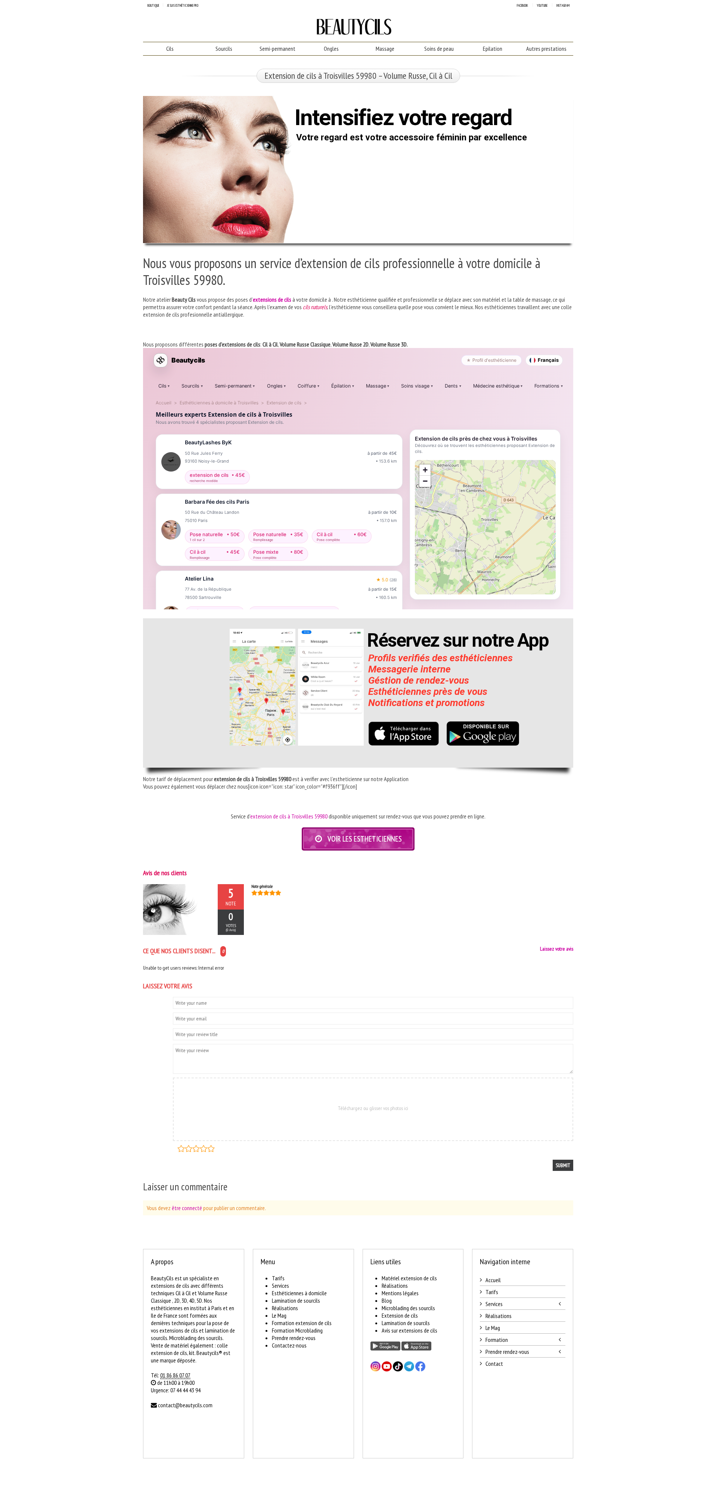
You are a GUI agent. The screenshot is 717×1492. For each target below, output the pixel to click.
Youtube (542, 5)
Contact (494, 1363)
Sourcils (223, 48)
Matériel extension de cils (409, 1278)
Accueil (493, 1280)
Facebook (522, 5)
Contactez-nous (289, 1345)
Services (280, 1285)
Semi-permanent (277, 48)
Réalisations (285, 1308)
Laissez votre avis (556, 948)
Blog (387, 1300)
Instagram (562, 5)
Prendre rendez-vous (294, 1338)
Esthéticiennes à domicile (299, 1293)
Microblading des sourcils (408, 1308)
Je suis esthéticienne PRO (182, 5)
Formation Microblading (297, 1330)
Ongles (331, 48)
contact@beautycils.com (185, 1405)
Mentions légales (400, 1293)
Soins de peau (439, 48)
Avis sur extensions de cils (409, 1330)
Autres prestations (546, 48)
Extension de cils (400, 1315)
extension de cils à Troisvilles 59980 (289, 816)
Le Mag (279, 1315)
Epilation (492, 48)
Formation (496, 1339)
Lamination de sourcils (296, 1300)
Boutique (153, 5)
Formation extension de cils (302, 1323)
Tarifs (278, 1278)
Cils (170, 48)
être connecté (187, 1208)
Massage (385, 48)
